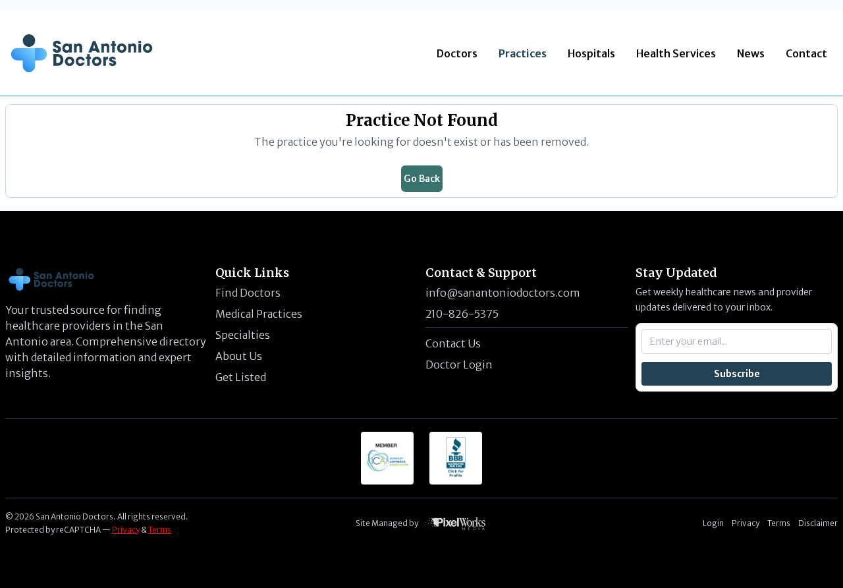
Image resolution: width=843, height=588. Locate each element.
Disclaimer (818, 523)
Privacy (126, 530)
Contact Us (453, 343)
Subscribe (737, 374)
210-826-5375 (462, 313)
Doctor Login (459, 364)
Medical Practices (258, 313)
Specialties (242, 334)
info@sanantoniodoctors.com (502, 292)
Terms (159, 530)
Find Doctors (248, 292)
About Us (238, 356)
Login (713, 523)
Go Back (422, 179)
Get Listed (240, 377)
